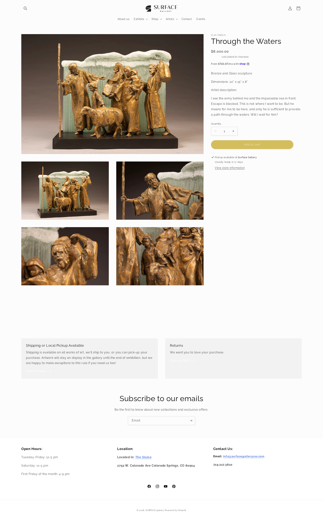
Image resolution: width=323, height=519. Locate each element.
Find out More (36, 371)
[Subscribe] (191, 420)
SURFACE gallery (155, 510)
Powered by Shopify (176, 510)
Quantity (216, 123)
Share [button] (219, 177)
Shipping (216, 57)
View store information (230, 167)
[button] (25, 8)
